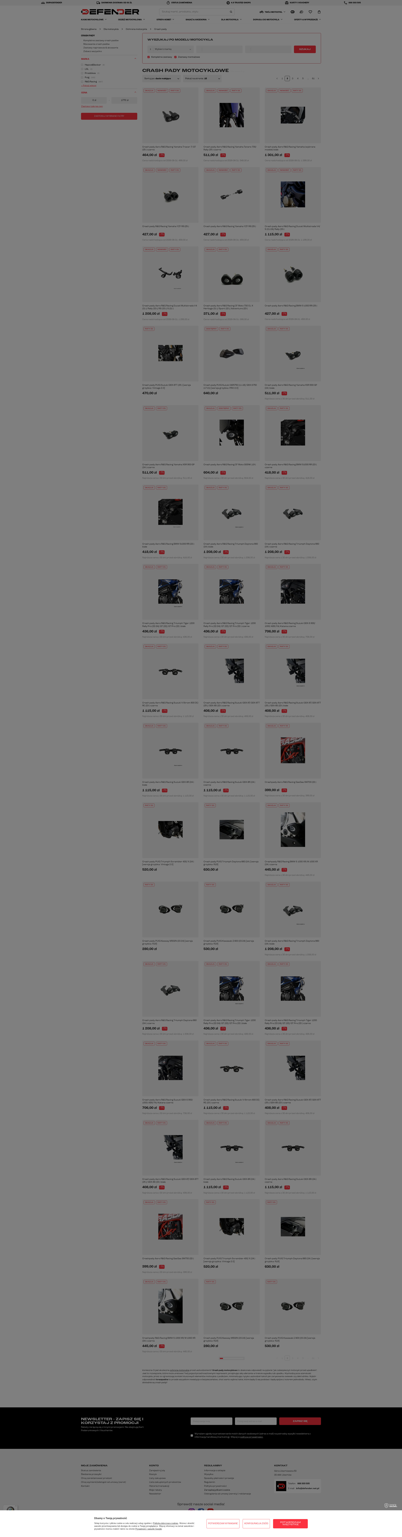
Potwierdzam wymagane (223, 1523)
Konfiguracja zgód (256, 1523)
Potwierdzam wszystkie (290, 1523)
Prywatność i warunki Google (148, 1529)
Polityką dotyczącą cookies (165, 1523)
